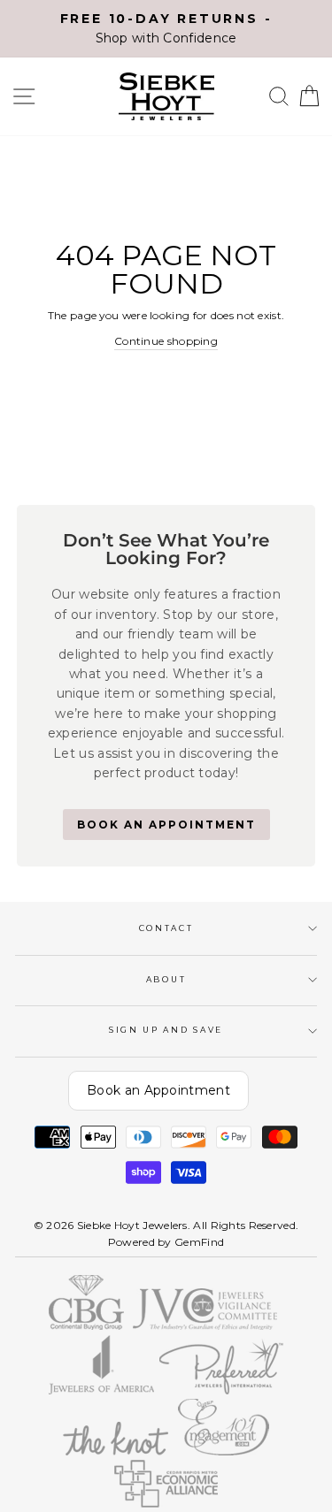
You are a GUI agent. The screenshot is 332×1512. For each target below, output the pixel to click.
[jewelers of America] (101, 1390)
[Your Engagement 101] (223, 1451)
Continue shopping (166, 340)
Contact (166, 928)
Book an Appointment (158, 1090)
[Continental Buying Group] (86, 1326)
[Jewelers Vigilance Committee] (205, 1326)
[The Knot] (116, 1451)
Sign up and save (166, 1030)
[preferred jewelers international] (222, 1390)
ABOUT (166, 979)
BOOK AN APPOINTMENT (166, 824)
